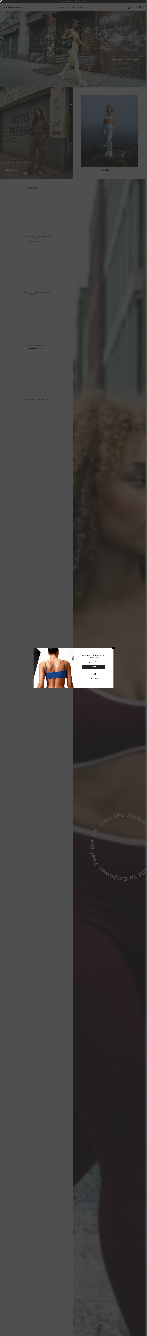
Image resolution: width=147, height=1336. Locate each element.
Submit (93, 666)
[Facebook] (91, 674)
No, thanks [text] (94, 678)
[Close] (113, 648)
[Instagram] (95, 674)
